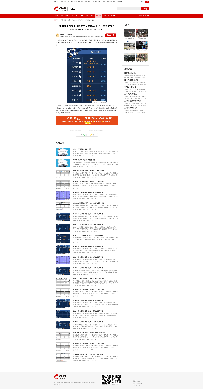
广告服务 (62, 382)
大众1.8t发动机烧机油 (130, 94)
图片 (82, 15)
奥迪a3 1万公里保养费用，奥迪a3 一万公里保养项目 (88, 268)
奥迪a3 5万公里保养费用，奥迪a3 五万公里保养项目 (88, 214)
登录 (147, 1)
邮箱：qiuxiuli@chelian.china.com (140, 385)
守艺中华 (104, 1)
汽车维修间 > (64, 20)
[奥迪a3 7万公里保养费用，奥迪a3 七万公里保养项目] (63, 256)
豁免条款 (82, 382)
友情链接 (87, 382)
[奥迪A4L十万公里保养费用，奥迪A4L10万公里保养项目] (63, 332)
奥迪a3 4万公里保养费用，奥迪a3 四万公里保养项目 (88, 224)
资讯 (58, 1)
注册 (142, 1)
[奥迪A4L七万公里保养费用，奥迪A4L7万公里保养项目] (63, 170)
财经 (65, 1)
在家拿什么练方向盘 (130, 87)
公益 (92, 1)
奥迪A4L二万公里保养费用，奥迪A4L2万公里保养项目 (88, 203)
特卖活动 (106, 15)
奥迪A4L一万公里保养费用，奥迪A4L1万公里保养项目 (88, 289)
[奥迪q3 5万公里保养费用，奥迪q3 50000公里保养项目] (63, 278)
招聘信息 (72, 382)
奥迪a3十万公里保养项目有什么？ (82, 149)
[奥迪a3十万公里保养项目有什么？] (63, 148)
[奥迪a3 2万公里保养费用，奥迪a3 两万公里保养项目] (63, 310)
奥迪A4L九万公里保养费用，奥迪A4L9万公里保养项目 (88, 181)
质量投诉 (141, 15)
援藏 (82, 1)
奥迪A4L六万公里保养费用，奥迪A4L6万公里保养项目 (88, 343)
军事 (62, 1)
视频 (77, 15)
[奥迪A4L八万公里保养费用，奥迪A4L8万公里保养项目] (63, 354)
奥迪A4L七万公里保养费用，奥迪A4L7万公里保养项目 (88, 170)
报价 (92, 15)
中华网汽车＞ (57, 20)
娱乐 (69, 1)
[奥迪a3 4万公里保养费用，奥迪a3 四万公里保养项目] (63, 224)
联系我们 (67, 382)
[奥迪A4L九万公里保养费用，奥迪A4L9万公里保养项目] (63, 181)
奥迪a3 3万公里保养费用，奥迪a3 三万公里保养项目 (88, 321)
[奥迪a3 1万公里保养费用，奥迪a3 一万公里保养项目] (63, 267)
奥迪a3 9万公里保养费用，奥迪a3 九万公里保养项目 (81, 20)
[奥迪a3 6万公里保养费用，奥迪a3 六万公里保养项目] (63, 246)
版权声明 (77, 382)
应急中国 (109, 1)
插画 (86, 1)
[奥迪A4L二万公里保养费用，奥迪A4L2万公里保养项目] (63, 202)
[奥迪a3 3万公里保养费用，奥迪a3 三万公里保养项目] (63, 321)
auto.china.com (84, 130)
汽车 (72, 1)
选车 (87, 15)
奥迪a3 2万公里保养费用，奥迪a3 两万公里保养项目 (88, 311)
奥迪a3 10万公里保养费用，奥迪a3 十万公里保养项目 (88, 235)
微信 (86, 135)
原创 (61, 15)
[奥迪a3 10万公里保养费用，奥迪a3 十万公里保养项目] (63, 235)
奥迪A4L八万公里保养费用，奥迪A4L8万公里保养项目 (88, 354)
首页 (55, 1)
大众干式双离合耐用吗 (130, 108)
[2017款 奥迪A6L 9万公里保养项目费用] (63, 159)
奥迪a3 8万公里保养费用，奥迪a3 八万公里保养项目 (88, 192)
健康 (89, 1)
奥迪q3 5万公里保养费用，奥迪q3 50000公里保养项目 (88, 278)
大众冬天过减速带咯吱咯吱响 (132, 101)
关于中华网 (56, 382)
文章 (66, 15)
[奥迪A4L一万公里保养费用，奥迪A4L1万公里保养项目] (63, 289)
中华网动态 (92, 382)
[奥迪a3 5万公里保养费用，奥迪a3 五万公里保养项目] (63, 213)
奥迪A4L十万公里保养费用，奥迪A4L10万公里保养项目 (89, 332)
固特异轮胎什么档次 (130, 73)
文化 (79, 1)
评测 (72, 15)
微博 (93, 135)
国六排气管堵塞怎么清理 (131, 80)
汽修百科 (98, 15)
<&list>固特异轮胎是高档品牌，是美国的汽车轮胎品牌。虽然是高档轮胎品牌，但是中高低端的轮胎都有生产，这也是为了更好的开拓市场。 (135, 76)
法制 (99, 1)
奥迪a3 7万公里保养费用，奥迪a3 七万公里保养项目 (88, 257)
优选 (96, 1)
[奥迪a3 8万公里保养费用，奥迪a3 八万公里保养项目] (63, 192)
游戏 (75, 1)
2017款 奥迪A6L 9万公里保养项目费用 (84, 160)
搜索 (145, 9)
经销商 (113, 15)
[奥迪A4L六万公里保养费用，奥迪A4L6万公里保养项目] (63, 343)
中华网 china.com (60, 8)
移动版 (147, 15)
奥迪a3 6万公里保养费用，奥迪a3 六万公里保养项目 (88, 246)
